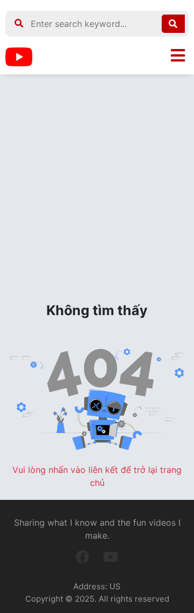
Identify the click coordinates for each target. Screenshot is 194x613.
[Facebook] (83, 557)
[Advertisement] (97, 187)
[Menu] (178, 55)
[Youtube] (110, 557)
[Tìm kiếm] (173, 24)
